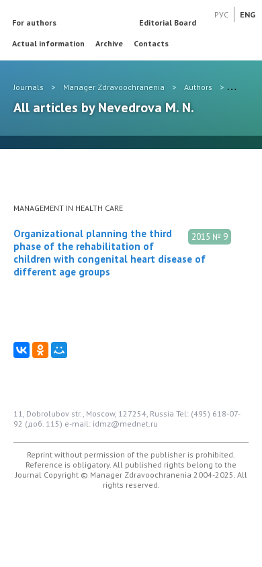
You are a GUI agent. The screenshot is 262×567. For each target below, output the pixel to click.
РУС (221, 14)
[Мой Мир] (59, 350)
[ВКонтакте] (21, 350)
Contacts (151, 43)
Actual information (48, 43)
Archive (109, 43)
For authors (34, 22)
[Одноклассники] (40, 350)
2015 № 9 (209, 237)
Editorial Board (167, 22)
